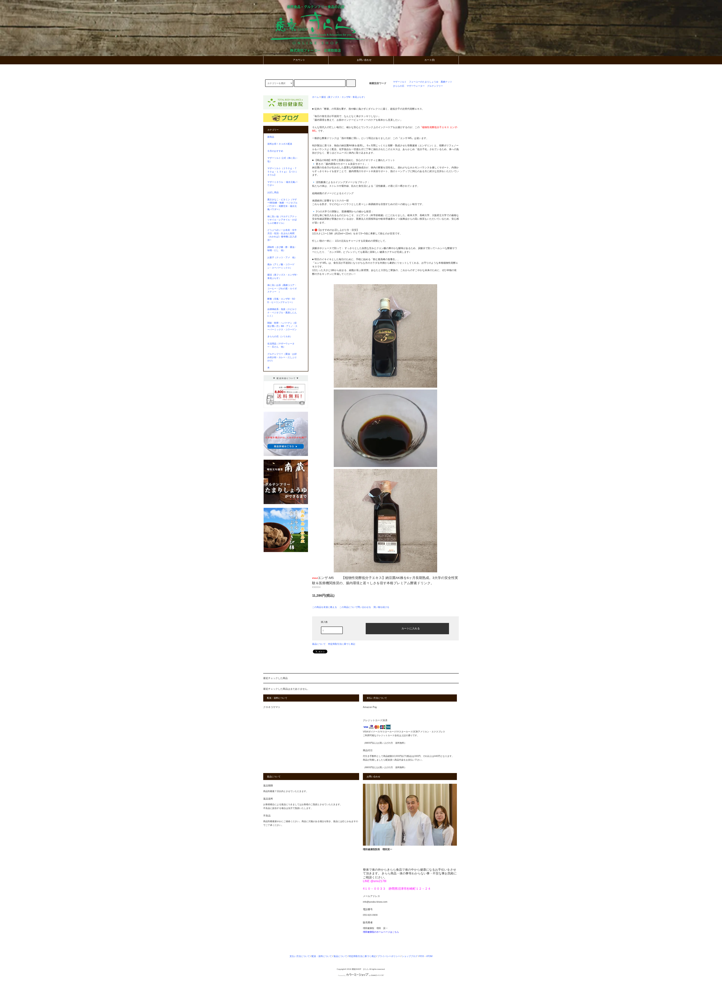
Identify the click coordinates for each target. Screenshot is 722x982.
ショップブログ (410, 956)
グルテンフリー (435, 86)
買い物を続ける (381, 607)
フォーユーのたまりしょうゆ (423, 82)
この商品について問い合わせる (355, 607)
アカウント (299, 59)
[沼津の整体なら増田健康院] (285, 104)
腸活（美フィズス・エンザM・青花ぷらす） (343, 97)
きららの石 (398, 86)
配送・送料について (322, 956)
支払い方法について (300, 956)
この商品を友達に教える (324, 607)
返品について (319, 644)
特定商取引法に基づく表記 (341, 644)
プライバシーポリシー (389, 956)
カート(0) (429, 59)
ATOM (429, 956)
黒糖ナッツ (446, 82)
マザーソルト (400, 82)
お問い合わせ (364, 59)
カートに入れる (410, 628)
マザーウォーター (416, 86)
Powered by (342, 975)
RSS (421, 956)
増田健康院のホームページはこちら (381, 932)
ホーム (315, 97)
